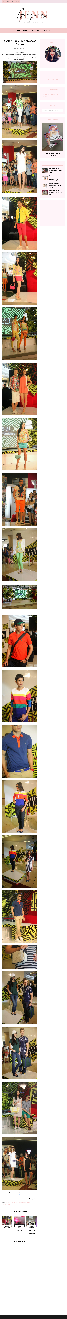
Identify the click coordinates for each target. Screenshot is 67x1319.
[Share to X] (29, 1199)
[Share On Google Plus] (35, 1199)
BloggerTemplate (22, 1316)
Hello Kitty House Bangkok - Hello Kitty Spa (55, 192)
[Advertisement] (52, 213)
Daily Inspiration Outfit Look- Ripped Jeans (55, 185)
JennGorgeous (9, 1316)
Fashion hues (14, 1202)
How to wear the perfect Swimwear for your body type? (55, 178)
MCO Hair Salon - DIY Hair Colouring (53, 154)
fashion (8, 1202)
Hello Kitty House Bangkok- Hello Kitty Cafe (55, 170)
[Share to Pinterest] (32, 1199)
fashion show (22, 1202)
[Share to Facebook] (26, 1199)
